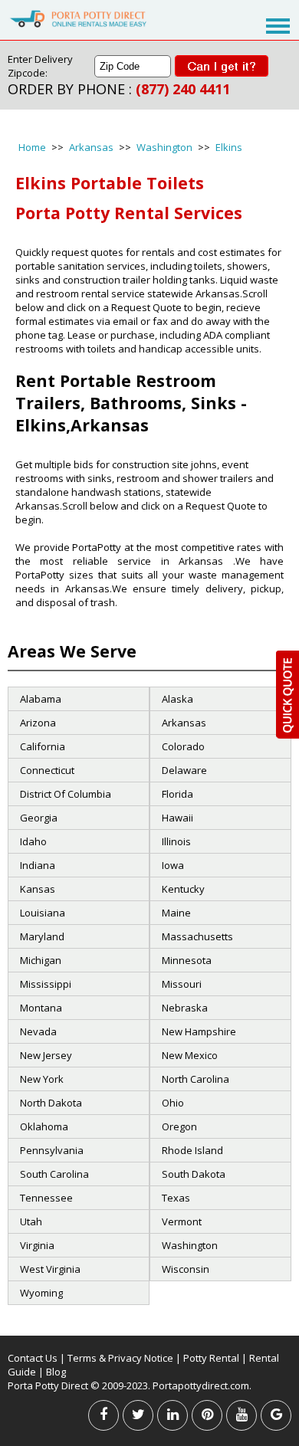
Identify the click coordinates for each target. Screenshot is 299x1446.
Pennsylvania (52, 1150)
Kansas (37, 889)
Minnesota (187, 960)
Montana (41, 1008)
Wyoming (41, 1293)
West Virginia (50, 1269)
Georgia (39, 818)
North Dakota (51, 1103)
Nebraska (185, 1008)
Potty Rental (211, 1358)
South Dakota (193, 1174)
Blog (56, 1372)
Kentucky (183, 889)
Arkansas (91, 147)
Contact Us (33, 1358)
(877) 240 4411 (183, 89)
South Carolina (54, 1174)
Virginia (37, 1245)
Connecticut (47, 770)
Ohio (173, 1103)
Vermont (182, 1221)
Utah (31, 1221)
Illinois (176, 841)
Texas (176, 1198)
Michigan (40, 960)
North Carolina (195, 1079)
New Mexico (190, 1055)
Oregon (179, 1126)
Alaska (177, 699)
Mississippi (45, 984)
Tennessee (46, 1198)
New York (42, 1079)
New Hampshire (199, 1031)
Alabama (40, 699)
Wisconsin (185, 1269)
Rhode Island (192, 1150)
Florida (177, 794)
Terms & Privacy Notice (120, 1358)
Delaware (184, 770)
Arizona (38, 723)
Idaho (33, 841)
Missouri (182, 984)
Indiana (37, 865)
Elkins (228, 147)
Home (32, 147)
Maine (176, 913)
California (42, 746)
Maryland (42, 936)
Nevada (38, 1031)
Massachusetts (197, 936)
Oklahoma (44, 1126)
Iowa (173, 865)
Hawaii (177, 818)
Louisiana (42, 913)
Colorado (183, 746)
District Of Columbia (65, 794)
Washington (164, 147)
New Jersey (46, 1055)
